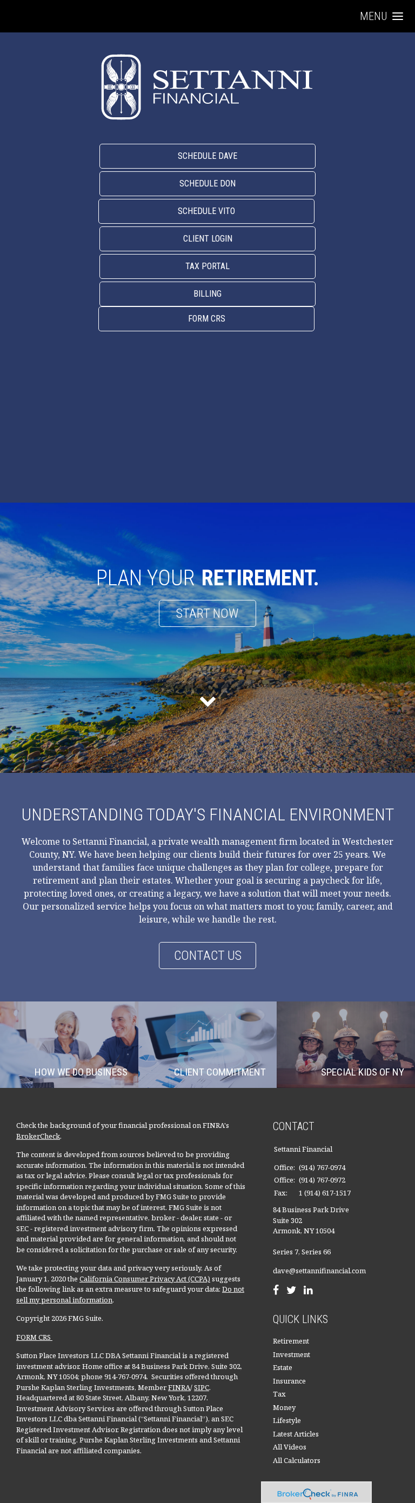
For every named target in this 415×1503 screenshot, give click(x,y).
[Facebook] (276, 1291)
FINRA (179, 1387)
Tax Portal (207, 266)
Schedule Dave (207, 156)
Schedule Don (207, 183)
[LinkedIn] (308, 1291)
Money (284, 1407)
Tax (279, 1394)
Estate (282, 1367)
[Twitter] (291, 1291)
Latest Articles (296, 1434)
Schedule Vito (206, 211)
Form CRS (206, 318)
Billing (207, 294)
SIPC (201, 1387)
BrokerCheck (38, 1136)
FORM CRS (34, 1337)
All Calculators (296, 1460)
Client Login (207, 238)
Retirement (291, 1341)
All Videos (289, 1447)
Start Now (207, 613)
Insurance (289, 1381)
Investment (291, 1354)
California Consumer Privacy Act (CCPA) (144, 1279)
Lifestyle (287, 1420)
